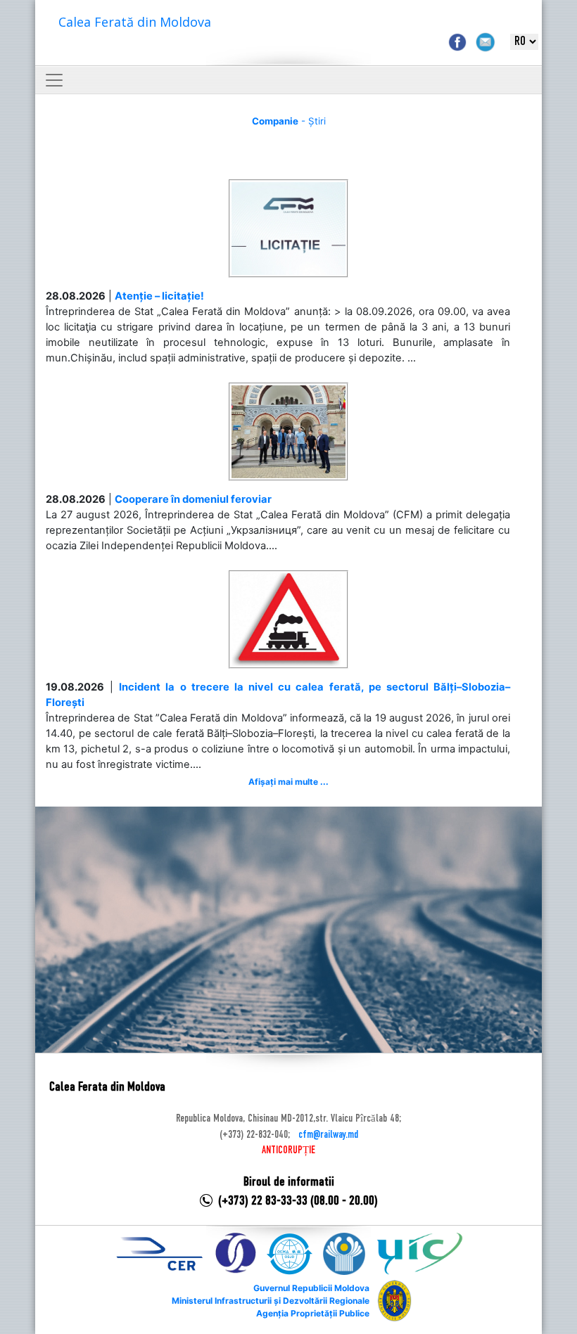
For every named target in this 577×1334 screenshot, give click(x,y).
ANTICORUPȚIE (288, 1150)
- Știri (289, 121)
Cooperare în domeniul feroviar (193, 499)
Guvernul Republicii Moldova (311, 1288)
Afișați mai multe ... (288, 781)
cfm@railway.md (328, 1135)
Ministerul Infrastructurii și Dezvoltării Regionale (270, 1300)
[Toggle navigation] (54, 80)
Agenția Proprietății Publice (312, 1313)
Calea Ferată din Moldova (134, 21)
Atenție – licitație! (159, 296)
